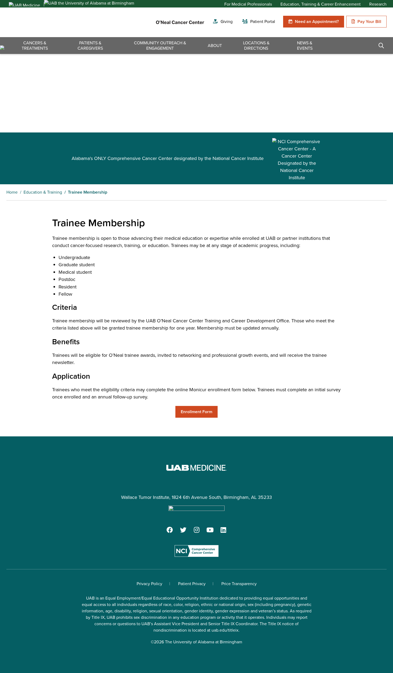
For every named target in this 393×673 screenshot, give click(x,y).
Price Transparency (239, 584)
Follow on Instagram (196, 530)
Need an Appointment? (317, 21)
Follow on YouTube (210, 530)
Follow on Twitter (183, 530)
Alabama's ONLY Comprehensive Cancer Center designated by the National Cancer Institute (168, 158)
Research (378, 4)
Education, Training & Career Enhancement (320, 4)
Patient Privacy (192, 584)
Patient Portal (262, 21)
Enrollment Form (196, 412)
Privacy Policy (149, 584)
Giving (227, 21)
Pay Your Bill (369, 21)
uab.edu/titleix (224, 630)
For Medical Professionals (248, 4)
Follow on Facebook (169, 530)
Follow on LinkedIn (223, 530)
